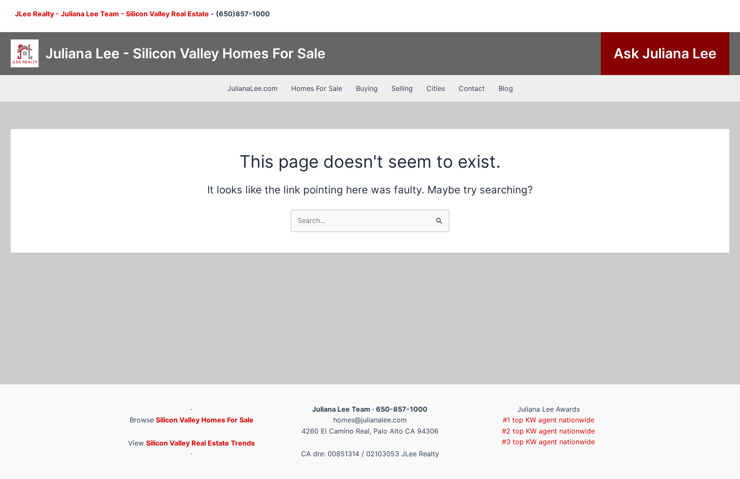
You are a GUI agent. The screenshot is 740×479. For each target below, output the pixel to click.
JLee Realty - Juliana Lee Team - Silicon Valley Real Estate (112, 13)
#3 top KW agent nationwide (548, 441)
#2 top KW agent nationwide (548, 431)
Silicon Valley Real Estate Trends (200, 443)
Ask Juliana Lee (665, 53)
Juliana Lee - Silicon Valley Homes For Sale (185, 53)
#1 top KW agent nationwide (548, 420)
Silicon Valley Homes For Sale (205, 420)
